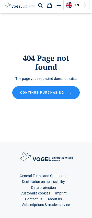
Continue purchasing (42, 92)
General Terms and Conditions (43, 176)
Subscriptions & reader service (46, 205)
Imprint (61, 193)
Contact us (33, 199)
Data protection (43, 188)
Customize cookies (35, 193)
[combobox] (76, 5)
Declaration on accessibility (43, 182)
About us (55, 199)
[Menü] (58, 5)
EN (77, 5)
